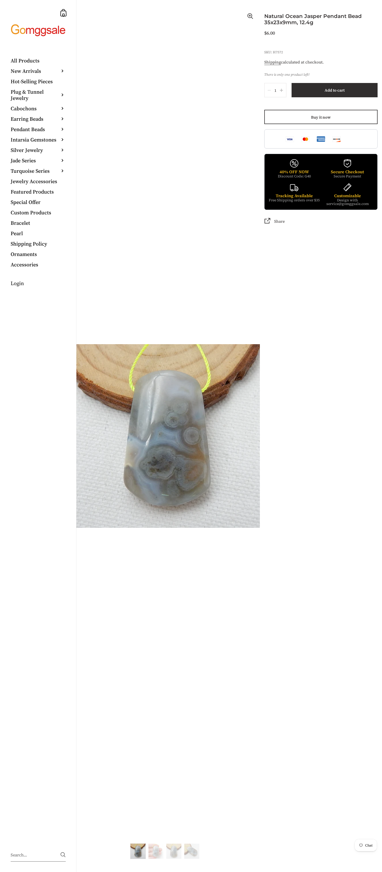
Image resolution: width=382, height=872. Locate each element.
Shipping (272, 62)
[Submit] (63, 854)
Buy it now (321, 117)
